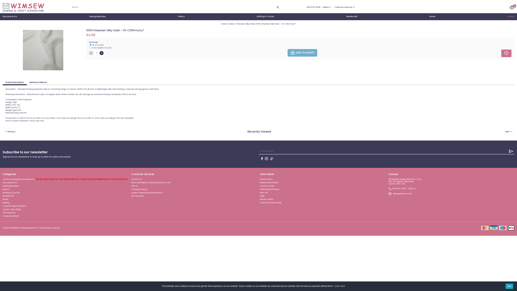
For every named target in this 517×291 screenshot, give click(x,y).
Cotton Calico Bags (12, 209)
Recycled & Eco (10, 17)
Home (224, 24)
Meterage (93, 42)
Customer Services (343, 7)
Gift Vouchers (9, 213)
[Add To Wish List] (506, 53)
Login (262, 196)
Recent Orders (266, 199)
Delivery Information (269, 183)
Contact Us (136, 179)
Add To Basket (305, 53)
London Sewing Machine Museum (147, 193)
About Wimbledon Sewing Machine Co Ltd (150, 183)
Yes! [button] (509, 286)
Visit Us (134, 186)
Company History (11, 216)
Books (432, 17)
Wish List (264, 193)
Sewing (510, 17)
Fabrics (181, 17)
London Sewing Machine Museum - (65, 179)
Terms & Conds (267, 186)
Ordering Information (269, 189)
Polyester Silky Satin (246, 24)
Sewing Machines (97, 17)
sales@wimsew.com (402, 194)
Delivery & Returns (38, 82)
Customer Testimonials (270, 203)
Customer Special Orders (14, 206)
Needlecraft (351, 17)
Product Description (14, 82)
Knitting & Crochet (265, 17)
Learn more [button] (339, 286)
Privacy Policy (266, 179)
